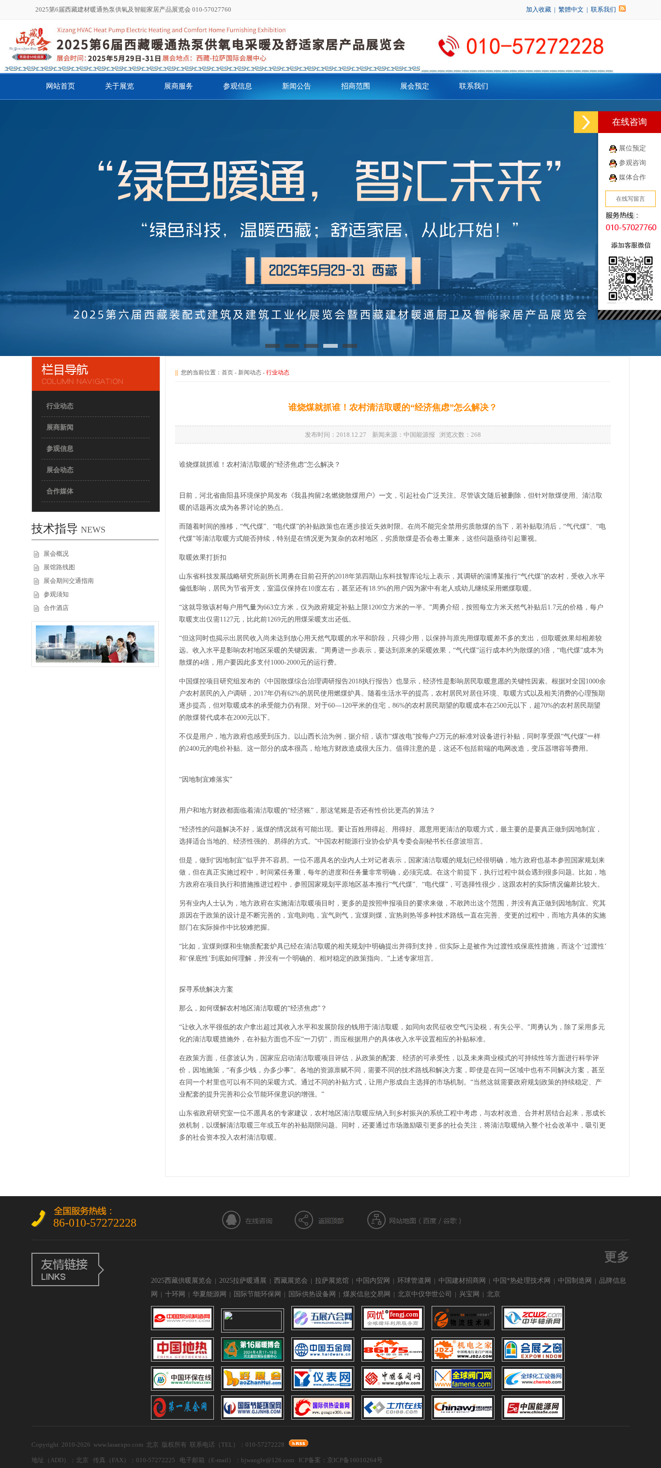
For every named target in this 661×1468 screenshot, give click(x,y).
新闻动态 (249, 372)
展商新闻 (60, 427)
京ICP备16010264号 (355, 1460)
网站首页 (60, 86)
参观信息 (237, 86)
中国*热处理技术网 (522, 1280)
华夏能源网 (209, 1294)
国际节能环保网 (257, 1294)
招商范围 (355, 86)
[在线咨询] (586, 122)
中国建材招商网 (462, 1280)
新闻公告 (296, 86)
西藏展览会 (291, 1280)
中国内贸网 (373, 1280)
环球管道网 (414, 1280)
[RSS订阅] (622, 9)
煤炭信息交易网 (367, 1294)
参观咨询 (632, 162)
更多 (617, 1257)
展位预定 (632, 148)
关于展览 (119, 86)
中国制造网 (575, 1280)
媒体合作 (632, 177)
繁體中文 (571, 9)
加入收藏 (538, 9)
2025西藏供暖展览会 (181, 1280)
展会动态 (60, 470)
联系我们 (603, 9)
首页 (227, 372)
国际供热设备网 (312, 1294)
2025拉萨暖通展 (243, 1280)
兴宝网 (469, 1294)
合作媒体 (60, 491)
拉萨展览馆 (332, 1280)
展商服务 (178, 86)
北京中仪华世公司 (425, 1294)
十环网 (175, 1294)
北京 (493, 1294)
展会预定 (414, 86)
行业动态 (60, 406)
